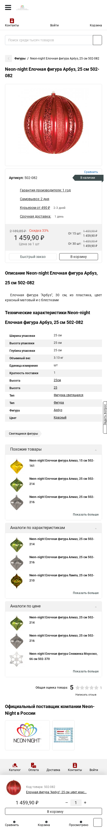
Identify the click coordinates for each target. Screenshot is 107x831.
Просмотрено (78, 825)
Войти (54, 25)
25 (55, 387)
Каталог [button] (15, 770)
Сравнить (12, 825)
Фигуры (20, 58)
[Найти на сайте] (97, 40)
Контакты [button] (12, 25)
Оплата (33, 770)
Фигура (59, 402)
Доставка (53, 770)
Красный (60, 417)
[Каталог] (8, 7)
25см (57, 380)
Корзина (96, 25)
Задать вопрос (105, 415)
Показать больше (86, 514)
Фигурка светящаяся (68, 395)
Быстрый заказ (33, 257)
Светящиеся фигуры (23, 433)
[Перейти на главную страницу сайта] (37, 7)
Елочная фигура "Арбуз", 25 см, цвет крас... (56, 792)
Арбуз (58, 410)
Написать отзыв (85, 694)
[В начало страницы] (97, 822)
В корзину (78, 257)
